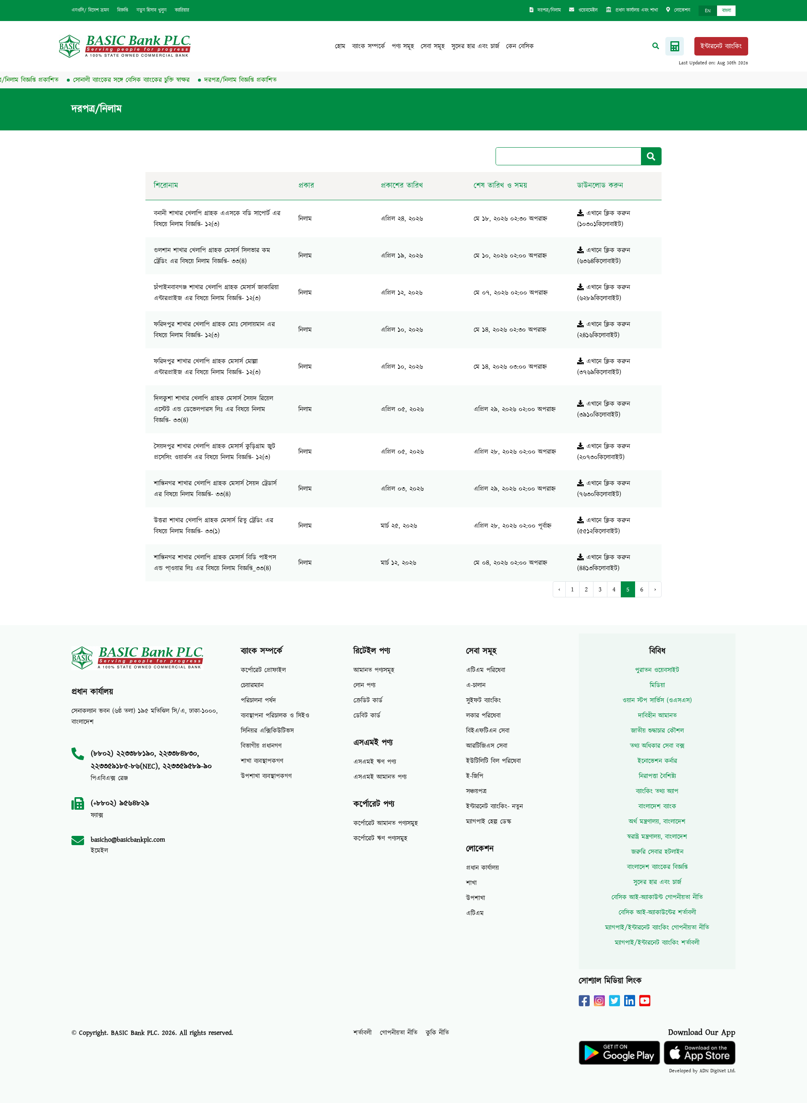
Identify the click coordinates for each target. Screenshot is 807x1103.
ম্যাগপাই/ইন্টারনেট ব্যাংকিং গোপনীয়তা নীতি (657, 927)
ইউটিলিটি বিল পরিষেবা (493, 761)
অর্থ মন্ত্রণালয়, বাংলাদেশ (657, 821)
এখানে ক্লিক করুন (607, 213)
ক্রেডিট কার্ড (367, 700)
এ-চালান (475, 685)
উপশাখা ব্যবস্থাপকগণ (266, 776)
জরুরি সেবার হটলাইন (657, 851)
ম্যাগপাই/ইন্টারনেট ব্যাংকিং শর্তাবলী (657, 942)
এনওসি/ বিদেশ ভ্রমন (90, 10)
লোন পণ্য (364, 685)
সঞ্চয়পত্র (476, 791)
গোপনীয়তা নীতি (398, 1032)
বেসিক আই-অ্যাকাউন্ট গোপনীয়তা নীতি (657, 897)
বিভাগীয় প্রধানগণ (261, 745)
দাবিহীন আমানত (657, 715)
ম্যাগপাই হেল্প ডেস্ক (489, 821)
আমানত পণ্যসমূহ (373, 670)
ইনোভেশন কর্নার (657, 761)
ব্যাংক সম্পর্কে (368, 46)
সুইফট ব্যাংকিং (483, 700)
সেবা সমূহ (433, 46)
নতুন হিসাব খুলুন (151, 10)
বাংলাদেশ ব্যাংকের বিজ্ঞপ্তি (657, 867)
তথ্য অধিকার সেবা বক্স (657, 745)
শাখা (471, 883)
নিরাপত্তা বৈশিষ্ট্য (657, 776)
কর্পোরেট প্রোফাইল (263, 670)
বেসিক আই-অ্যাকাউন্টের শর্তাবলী (657, 912)
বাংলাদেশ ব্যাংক (657, 806)
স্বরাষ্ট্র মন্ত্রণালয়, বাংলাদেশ (657, 836)
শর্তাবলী (362, 1032)
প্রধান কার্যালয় (482, 867)
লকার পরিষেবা (483, 715)
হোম (340, 46)
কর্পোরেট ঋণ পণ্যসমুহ (380, 838)
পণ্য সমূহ (403, 46)
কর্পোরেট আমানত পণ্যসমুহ (385, 823)
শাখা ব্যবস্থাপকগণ (262, 761)
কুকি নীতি (437, 1032)
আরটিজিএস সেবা (486, 745)
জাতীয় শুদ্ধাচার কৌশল (657, 730)
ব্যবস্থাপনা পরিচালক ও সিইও (275, 715)
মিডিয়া (657, 685)
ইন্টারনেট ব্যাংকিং (721, 46)
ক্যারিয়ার (182, 10)
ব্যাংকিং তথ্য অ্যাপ (657, 791)
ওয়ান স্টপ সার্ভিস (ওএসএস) (657, 700)
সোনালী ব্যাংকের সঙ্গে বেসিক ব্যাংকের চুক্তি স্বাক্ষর (113, 80)
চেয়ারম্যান (252, 685)
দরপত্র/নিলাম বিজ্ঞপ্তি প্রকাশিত (223, 80)
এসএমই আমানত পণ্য (379, 777)
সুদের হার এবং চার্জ (475, 46)
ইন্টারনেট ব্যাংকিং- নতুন (494, 806)
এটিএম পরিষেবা (485, 670)
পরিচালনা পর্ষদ (258, 700)
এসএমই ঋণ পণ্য (374, 761)
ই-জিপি (474, 776)
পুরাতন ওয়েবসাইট (657, 670)
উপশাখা (475, 898)
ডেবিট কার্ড (366, 715)
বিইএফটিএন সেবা (487, 730)
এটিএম (475, 913)
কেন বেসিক (520, 46)
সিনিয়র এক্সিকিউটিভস (267, 730)
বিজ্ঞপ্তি (122, 10)
